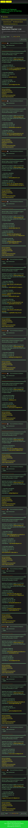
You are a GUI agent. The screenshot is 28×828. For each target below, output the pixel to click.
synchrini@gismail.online (14, 84)
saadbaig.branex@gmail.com (15, 357)
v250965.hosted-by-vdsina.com (14, 241)
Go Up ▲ (19, 822)
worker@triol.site (13, 77)
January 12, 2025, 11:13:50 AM (7, 208)
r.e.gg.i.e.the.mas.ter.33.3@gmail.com (11, 798)
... (12, 36)
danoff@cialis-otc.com (14, 536)
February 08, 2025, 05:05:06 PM (8, 430)
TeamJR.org (4, 93)
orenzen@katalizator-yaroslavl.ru (16, 185)
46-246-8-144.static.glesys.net (14, 234)
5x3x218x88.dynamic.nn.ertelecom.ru (16, 534)
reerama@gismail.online (14, 660)
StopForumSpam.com (18, 59)
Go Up (2, 813)
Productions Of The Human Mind (8, 95)
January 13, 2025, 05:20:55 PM (7, 266)
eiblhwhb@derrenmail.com (15, 127)
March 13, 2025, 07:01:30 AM (7, 516)
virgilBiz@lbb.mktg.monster (15, 312)
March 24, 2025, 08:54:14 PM (7, 734)
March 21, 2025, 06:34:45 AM (7, 683)
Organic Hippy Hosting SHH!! (8, 96)
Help (8, 822)
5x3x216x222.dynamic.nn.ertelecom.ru (16, 651)
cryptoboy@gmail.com (14, 610)
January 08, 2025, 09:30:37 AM (7, 107)
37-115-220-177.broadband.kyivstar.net (16, 68)
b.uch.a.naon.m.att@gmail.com (16, 753)
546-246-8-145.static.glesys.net (14, 593)
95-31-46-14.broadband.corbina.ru (15, 448)
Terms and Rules (13, 822)
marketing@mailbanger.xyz (15, 703)
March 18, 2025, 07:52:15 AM (7, 633)
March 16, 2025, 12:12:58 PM (7, 575)
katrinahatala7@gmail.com (15, 543)
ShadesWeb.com (17, 826)
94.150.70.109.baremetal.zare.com (15, 133)
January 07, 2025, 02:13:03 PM (7, 50)
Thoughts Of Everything (6, 90)
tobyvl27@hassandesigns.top (15, 135)
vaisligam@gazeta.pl (13, 493)
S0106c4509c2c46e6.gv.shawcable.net (16, 702)
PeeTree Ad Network (6, 89)
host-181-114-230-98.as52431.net (15, 302)
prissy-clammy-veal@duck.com (16, 450)
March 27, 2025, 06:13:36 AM (7, 777)
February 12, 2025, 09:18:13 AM (8, 473)
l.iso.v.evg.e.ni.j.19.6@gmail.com (16, 595)
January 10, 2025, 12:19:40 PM (7, 158)
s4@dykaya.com (12, 400)
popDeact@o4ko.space (14, 296)
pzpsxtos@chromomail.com (15, 303)
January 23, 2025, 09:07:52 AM (7, 337)
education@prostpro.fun (14, 228)
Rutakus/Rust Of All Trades (7, 92)
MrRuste (4, 43)
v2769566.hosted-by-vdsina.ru (14, 608)
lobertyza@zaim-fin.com (14, 177)
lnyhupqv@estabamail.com (15, 602)
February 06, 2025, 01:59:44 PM (8, 380)
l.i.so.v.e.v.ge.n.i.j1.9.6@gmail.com (17, 235)
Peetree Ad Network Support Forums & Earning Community (11, 10)
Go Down (3, 36)
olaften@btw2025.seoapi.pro (15, 287)
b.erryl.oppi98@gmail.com (15, 69)
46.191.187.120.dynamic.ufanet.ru (15, 183)
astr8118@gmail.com (14, 243)
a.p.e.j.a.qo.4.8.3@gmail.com (15, 407)
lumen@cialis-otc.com (14, 653)
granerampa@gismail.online (15, 711)
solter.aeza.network (11, 406)
